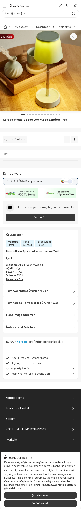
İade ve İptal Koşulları (20, 327)
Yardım (10, 419)
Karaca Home (13, 119)
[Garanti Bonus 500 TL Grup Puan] (21, 193)
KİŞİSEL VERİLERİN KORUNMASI (26, 429)
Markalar (12, 439)
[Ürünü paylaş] (74, 139)
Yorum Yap (40, 217)
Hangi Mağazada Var (20, 315)
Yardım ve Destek (17, 408)
